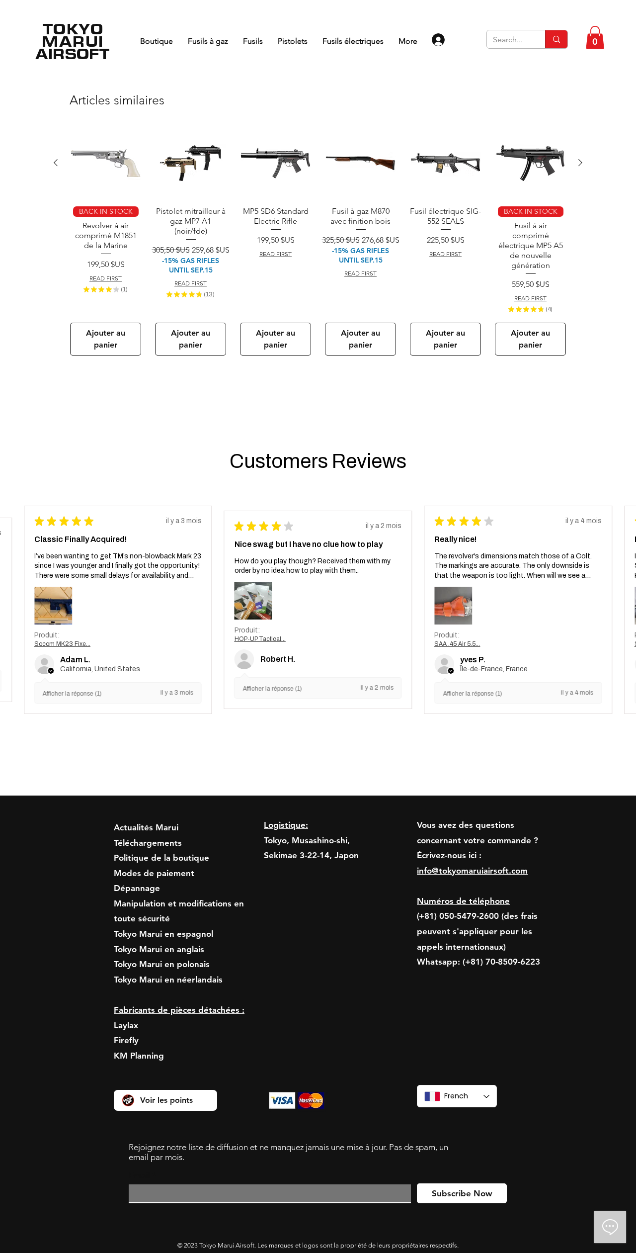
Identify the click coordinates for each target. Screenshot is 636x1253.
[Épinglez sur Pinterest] (388, 453)
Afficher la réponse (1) (72, 1098)
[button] (595, 37)
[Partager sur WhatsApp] (407, 453)
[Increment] (401, 280)
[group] (318, 646)
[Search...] (556, 39)
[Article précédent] (56, 567)
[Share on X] (426, 453)
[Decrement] (370, 280)
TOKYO (73, 28)
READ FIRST (382, 242)
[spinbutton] (386, 280)
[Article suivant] (580, 567)
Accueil (110, 118)
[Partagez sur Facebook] (369, 453)
